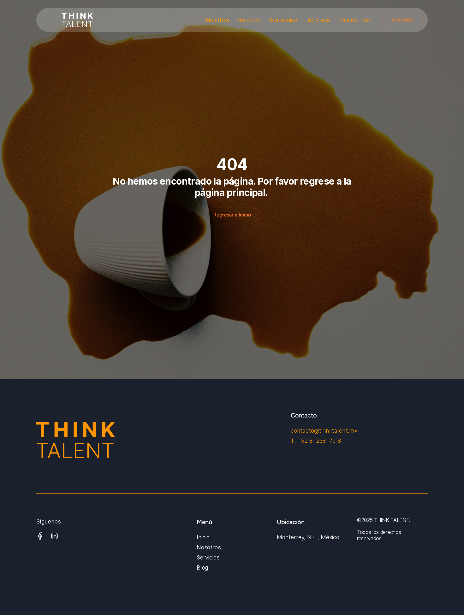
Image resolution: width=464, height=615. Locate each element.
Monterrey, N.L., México (308, 537)
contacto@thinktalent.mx (324, 430)
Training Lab (354, 20)
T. (294, 440)
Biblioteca (317, 20)
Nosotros (218, 20)
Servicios (249, 20)
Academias (283, 20)
